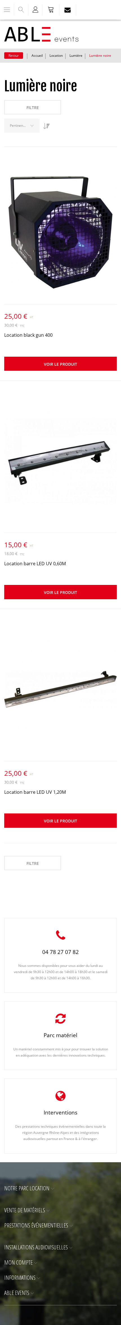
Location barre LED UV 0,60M (35, 563)
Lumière (76, 55)
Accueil (37, 55)
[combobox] (22, 126)
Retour (13, 55)
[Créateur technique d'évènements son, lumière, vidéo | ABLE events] (41, 34)
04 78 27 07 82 (60, 952)
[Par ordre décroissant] (45, 124)
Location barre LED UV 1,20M (35, 792)
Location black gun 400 (28, 335)
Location (56, 55)
